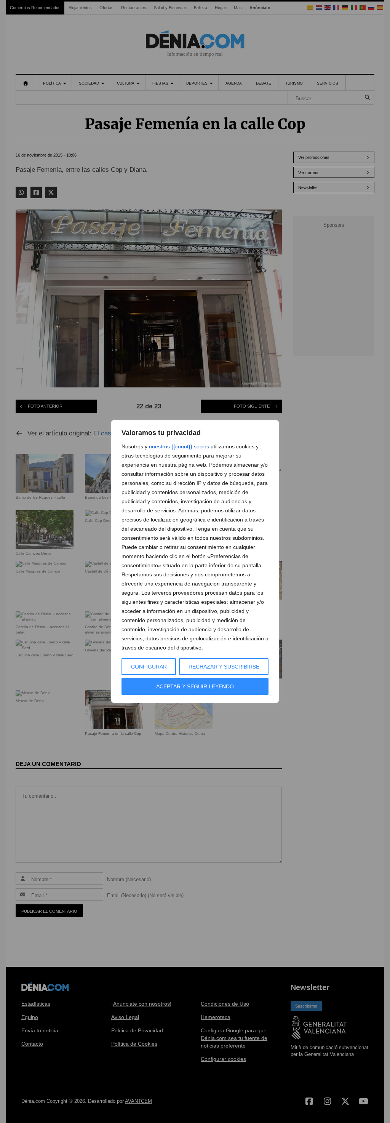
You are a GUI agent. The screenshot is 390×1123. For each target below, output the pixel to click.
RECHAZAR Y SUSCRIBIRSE (224, 667)
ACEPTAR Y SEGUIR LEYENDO (195, 686)
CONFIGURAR (149, 667)
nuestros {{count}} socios (179, 446)
